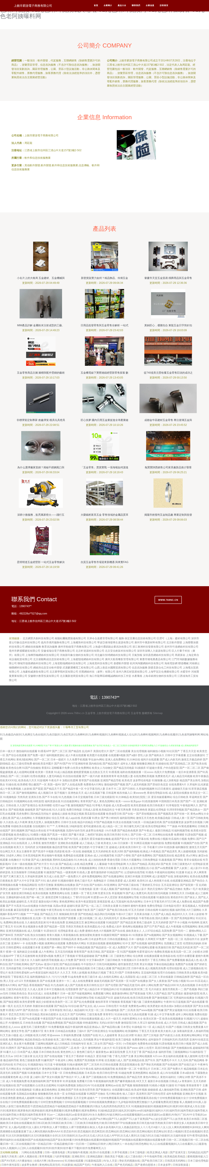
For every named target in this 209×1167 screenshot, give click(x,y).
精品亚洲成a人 (92, 1027)
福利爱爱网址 (155, 943)
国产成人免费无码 (136, 893)
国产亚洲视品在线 (133, 1060)
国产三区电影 (151, 1035)
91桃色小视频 (157, 1085)
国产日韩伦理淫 (156, 1093)
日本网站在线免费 (162, 834)
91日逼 (48, 1064)
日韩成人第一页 (180, 818)
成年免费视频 (174, 1093)
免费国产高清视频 (84, 1060)
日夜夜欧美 (6, 880)
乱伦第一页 (39, 918)
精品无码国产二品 (63, 1047)
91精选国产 (113, 922)
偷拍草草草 (101, 1001)
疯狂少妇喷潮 (44, 1001)
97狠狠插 (114, 1001)
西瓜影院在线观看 (95, 813)
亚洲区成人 (6, 1043)
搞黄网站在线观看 (55, 943)
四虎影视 (59, 851)
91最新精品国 (93, 1160)
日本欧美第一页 (12, 1018)
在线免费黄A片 (177, 784)
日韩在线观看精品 (117, 939)
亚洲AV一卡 (18, 943)
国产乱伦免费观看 (84, 1001)
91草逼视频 (69, 1081)
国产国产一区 (188, 801)
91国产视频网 (128, 951)
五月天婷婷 (199, 1081)
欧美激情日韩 (163, 947)
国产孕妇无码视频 (151, 1064)
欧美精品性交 (107, 809)
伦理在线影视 (174, 968)
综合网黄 (138, 956)
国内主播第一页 (164, 918)
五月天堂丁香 (134, 1052)
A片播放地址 (25, 1160)
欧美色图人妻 (125, 776)
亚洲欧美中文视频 (193, 1093)
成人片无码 (170, 1022)
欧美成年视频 (139, 1089)
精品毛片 (54, 972)
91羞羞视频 (165, 859)
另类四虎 (22, 797)
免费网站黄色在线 (13, 922)
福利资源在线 (52, 801)
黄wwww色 (139, 792)
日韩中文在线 (69, 822)
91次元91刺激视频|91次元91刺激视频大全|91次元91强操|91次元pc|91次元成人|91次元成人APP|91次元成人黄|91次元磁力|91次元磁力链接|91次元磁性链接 (96, 1135)
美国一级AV (54, 784)
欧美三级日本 (90, 976)
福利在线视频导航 (104, 1068)
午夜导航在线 (147, 918)
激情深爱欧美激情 (89, 935)
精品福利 (79, 1010)
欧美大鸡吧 (39, 1035)
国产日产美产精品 (154, 926)
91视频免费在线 (70, 1068)
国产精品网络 (196, 1060)
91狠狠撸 (157, 780)
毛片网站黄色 (114, 1093)
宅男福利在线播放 (183, 997)
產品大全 (122, 5)
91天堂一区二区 (94, 1010)
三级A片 (81, 1031)
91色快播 (169, 847)
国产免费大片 (175, 1068)
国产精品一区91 (112, 1043)
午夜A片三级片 (124, 914)
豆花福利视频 (149, 972)
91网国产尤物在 (96, 1093)
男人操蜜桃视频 (187, 851)
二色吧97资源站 (94, 834)
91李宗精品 (33, 1014)
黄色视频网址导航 (128, 897)
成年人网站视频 (185, 1014)
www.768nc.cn (168, 600)
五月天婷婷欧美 (102, 851)
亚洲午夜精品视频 (79, 968)
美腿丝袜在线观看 (43, 1006)
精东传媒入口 (125, 792)
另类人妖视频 (79, 972)
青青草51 (108, 1014)
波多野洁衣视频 (193, 822)
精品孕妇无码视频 (104, 914)
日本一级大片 (8, 751)
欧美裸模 (22, 784)
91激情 (170, 1085)
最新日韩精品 (163, 830)
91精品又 (90, 1056)
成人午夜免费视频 (10, 788)
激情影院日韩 (129, 1022)
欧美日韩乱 (94, 951)
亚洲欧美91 (79, 1156)
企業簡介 (108, 5)
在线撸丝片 (15, 859)
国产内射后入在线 (170, 1035)
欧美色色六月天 (27, 780)
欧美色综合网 (14, 767)
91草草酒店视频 (197, 788)
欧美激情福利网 (36, 1081)
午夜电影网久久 (189, 805)
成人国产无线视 (74, 985)
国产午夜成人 (146, 830)
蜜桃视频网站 (114, 943)
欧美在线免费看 (199, 876)
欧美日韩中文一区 (135, 847)
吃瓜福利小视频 (178, 838)
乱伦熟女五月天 (99, 772)
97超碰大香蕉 (154, 767)
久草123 (142, 1022)
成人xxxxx (99, 1006)
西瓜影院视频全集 (129, 1064)
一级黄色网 (69, 872)
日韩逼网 (111, 792)
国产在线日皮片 (188, 1064)
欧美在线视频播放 (172, 1018)
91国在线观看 (148, 897)
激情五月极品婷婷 (191, 759)
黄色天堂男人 (36, 822)
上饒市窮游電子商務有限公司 (33, 5)
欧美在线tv (167, 1006)
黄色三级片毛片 (83, 880)
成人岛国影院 (128, 976)
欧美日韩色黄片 (156, 805)
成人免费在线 (184, 901)
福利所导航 (165, 1052)
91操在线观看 (70, 1018)
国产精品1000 (168, 985)
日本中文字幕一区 (51, 1072)
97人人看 (79, 1077)
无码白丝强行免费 (109, 1022)
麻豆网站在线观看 (95, 922)
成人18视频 (26, 1035)
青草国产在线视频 (89, 780)
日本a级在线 (187, 1072)
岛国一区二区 (175, 939)
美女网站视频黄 (143, 1056)
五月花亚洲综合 (170, 885)
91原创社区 (50, 930)
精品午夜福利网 (74, 1027)
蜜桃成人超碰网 (25, 1098)
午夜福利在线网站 (164, 872)
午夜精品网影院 (28, 885)
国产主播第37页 (34, 1031)
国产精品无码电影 (123, 767)
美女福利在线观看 (173, 1056)
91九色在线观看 (138, 1014)
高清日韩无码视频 (157, 893)
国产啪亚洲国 (11, 1001)
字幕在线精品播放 (164, 964)
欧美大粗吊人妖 (167, 1031)
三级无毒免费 (94, 1014)
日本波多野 (164, 1164)
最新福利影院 (192, 993)
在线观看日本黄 (31, 947)
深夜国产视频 (19, 1072)
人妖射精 (27, 788)
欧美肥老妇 (154, 1006)
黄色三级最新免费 (30, 1060)
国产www (132, 1047)
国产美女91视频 (50, 1077)
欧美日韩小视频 (182, 1043)
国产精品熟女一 (194, 809)
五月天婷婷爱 (161, 922)
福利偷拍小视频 (156, 751)
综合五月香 (58, 818)
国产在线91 (96, 885)
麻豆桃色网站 (49, 1089)
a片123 (18, 981)
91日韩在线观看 (109, 1064)
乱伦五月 (64, 1014)
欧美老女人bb (109, 843)
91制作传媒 (45, 905)
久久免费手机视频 (77, 759)
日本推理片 (143, 960)
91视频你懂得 (66, 880)
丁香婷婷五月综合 (150, 885)
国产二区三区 (60, 751)
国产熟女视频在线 (21, 918)
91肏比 (139, 1035)
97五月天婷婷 (136, 910)
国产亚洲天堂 (178, 1152)
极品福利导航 (11, 1060)
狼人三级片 (129, 1093)
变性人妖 (143, 755)
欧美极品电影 (163, 818)
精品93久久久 (180, 914)
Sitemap (158, 713)
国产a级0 (131, 755)
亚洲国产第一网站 (51, 947)
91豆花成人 (201, 981)
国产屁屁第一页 (110, 951)
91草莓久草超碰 (101, 805)
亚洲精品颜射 (95, 1156)
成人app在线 (72, 818)
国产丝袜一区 (182, 813)
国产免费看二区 (104, 956)
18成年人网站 (14, 855)
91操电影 (137, 1027)
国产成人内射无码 (170, 759)
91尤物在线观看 (74, 1160)
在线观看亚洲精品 (180, 880)
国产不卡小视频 (178, 922)
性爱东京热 (104, 893)
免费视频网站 (16, 1039)
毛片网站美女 (14, 1068)
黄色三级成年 (144, 922)
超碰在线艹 (15, 889)
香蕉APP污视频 (16, 914)
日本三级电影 (137, 1152)
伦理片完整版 (46, 885)
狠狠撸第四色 (46, 1093)
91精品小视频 (43, 1098)
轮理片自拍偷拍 (166, 972)
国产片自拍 (82, 885)
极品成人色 (192, 960)
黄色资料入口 (68, 1052)
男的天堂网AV (155, 889)
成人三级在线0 (134, 1156)
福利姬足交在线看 (27, 951)
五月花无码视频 (64, 951)
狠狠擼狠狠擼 (141, 1085)
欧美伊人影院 (32, 868)
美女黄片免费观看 (24, 1043)
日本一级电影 (137, 939)
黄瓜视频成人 (190, 905)
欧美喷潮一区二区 (126, 1068)
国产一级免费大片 (70, 876)
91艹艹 (51, 826)
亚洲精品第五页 (75, 922)
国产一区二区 (42, 759)
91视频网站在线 (23, 801)
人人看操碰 (100, 864)
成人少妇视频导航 (103, 855)
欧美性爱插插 (138, 805)
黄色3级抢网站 (24, 759)
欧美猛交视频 (76, 813)
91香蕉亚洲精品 (20, 939)
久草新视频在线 (69, 935)
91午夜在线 (87, 1068)
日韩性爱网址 (14, 947)
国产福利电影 (122, 889)
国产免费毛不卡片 (166, 1060)
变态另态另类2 (17, 1014)
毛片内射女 (155, 989)
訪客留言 (164, 5)
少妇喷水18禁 (200, 951)
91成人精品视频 (63, 772)
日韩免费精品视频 (73, 1072)
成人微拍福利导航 (169, 1089)
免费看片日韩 (84, 1081)
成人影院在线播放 (179, 792)
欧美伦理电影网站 (155, 826)
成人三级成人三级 (89, 843)
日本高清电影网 (32, 855)
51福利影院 (196, 1052)
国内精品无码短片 (40, 813)
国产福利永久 (156, 755)
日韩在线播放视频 (89, 1018)
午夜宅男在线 (54, 910)
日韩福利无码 (170, 1039)
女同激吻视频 (44, 847)
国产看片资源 (76, 834)
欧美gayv (136, 801)
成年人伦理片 (146, 1047)
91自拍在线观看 (72, 776)
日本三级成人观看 (100, 968)
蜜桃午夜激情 (138, 905)
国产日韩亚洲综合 (97, 1031)
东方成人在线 (51, 876)
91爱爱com (97, 897)
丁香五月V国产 (115, 972)
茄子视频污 (60, 792)
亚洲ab (89, 855)
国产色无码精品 (124, 1164)
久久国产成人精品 (160, 914)
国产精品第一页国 (54, 926)
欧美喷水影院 (198, 830)
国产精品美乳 (169, 851)
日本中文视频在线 (54, 989)
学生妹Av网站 (96, 759)
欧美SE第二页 (139, 989)
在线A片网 (40, 1160)
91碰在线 (11, 784)
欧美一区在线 (73, 851)
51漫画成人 (65, 897)
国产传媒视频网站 (81, 993)
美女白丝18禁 (126, 1035)
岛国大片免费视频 (164, 772)
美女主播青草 (24, 851)
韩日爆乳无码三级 (134, 826)
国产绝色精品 (86, 914)
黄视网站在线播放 (64, 885)
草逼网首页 (195, 797)
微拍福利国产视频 (114, 784)
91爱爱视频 (6, 834)
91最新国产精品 (53, 872)
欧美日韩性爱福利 (18, 972)
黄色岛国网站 (107, 801)
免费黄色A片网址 (93, 784)
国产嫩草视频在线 (125, 1081)
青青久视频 (53, 935)
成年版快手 (154, 1039)
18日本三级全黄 (23, 1056)
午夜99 (168, 1001)
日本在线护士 (30, 889)
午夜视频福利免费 (103, 1081)
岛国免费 (166, 930)
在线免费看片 (52, 993)
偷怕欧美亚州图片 (43, 763)
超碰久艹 (92, 1098)
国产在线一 (129, 813)
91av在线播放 (30, 905)
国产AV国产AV (63, 763)
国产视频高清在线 (163, 855)
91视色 (150, 872)
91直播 (180, 872)
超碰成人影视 (117, 847)
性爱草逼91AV (145, 951)
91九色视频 (65, 797)
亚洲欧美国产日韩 (190, 1089)
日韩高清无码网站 (175, 1160)
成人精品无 (158, 1027)
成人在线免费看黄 (82, 981)
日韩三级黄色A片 (182, 864)
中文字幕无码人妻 (94, 788)
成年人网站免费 (150, 985)
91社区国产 (173, 751)
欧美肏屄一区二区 (62, 1001)
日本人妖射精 (196, 914)
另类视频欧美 (31, 981)
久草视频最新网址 (86, 868)
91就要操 (67, 1164)
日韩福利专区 (78, 1043)
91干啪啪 (180, 1085)
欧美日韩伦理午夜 (107, 1072)
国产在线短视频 (53, 1056)
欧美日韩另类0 (112, 834)
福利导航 (180, 910)
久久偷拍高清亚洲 (35, 922)
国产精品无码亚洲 (182, 947)
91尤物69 (124, 905)
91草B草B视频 (175, 809)
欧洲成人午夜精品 (150, 851)
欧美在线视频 (40, 893)
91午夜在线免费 (55, 922)
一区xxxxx (147, 772)
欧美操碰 (47, 1039)
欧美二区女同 (95, 1043)
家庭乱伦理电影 (157, 809)
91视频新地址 (36, 1064)
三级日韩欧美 (113, 960)
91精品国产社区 (104, 997)
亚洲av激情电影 (129, 918)
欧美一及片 (80, 1047)
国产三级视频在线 (96, 1077)
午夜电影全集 (56, 838)
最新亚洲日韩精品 (21, 893)
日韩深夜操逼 (181, 1164)
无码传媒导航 (14, 968)
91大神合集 (81, 859)
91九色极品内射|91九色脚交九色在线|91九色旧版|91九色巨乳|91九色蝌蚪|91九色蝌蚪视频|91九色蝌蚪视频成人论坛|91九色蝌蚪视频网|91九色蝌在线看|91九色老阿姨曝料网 (100, 734)
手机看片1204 (155, 847)
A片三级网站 (193, 910)
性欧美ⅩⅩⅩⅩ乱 (9, 780)
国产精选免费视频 (52, 1022)
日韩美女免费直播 (192, 1027)
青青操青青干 (194, 1085)
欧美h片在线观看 (100, 1152)
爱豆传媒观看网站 (161, 797)
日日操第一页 (125, 843)
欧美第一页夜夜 (44, 772)
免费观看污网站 (102, 993)
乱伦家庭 (203, 784)
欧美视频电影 (24, 1089)
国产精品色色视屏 (127, 830)
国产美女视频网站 (172, 935)
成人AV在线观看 (169, 1072)
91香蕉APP (44, 751)
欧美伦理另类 (87, 1089)
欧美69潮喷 (45, 805)
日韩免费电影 (150, 859)
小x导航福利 (129, 1043)
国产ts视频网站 (152, 935)
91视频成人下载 (193, 935)
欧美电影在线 (168, 956)
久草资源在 (6, 960)
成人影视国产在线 (162, 876)
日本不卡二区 (113, 788)
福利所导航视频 (50, 960)
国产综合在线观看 (16, 755)
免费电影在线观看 (73, 855)
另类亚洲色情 (139, 809)
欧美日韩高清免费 (140, 997)
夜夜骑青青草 (109, 776)
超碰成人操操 (60, 813)
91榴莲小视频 (38, 834)
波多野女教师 (30, 1164)
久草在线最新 (165, 976)
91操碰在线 (162, 763)
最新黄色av (102, 1052)
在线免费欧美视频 (144, 776)
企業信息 (150, 5)
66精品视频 (83, 947)
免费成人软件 (114, 926)
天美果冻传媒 (142, 914)
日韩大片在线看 (107, 868)
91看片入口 (10, 1052)
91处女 (189, 872)
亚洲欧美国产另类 (68, 1089)
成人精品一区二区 (112, 826)
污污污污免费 (59, 976)
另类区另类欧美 (75, 926)
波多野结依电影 (142, 780)
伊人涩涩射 (111, 897)
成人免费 (79, 930)
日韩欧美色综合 (18, 993)
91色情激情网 (150, 801)
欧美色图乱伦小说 (95, 926)
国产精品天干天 (53, 788)
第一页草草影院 (53, 1010)
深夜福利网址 (181, 876)
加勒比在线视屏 (183, 1006)
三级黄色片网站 (123, 956)
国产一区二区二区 (189, 767)
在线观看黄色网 (9, 1077)
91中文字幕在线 (139, 838)
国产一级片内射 (91, 776)
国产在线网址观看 (144, 947)
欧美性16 (142, 880)
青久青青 (49, 1031)
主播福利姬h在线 (16, 897)
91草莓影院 (172, 805)
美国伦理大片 (101, 751)
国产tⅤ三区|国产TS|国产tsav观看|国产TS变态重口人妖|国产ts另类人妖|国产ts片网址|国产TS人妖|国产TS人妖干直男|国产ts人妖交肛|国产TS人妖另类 (97, 1119)
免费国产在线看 (184, 964)
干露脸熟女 (201, 1072)
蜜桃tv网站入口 (198, 930)
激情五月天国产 (198, 847)
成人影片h (196, 868)
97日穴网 (170, 901)
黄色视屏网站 (67, 901)
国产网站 (178, 859)
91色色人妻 (83, 872)
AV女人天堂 (110, 1160)
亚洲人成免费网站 (115, 759)
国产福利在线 (44, 809)
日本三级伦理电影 (198, 1160)
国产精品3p (61, 1006)
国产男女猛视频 (173, 1010)
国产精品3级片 (111, 763)
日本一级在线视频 (22, 864)
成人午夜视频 (173, 926)
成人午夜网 (20, 822)
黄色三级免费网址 (49, 889)
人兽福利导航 (201, 1031)
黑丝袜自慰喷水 (49, 1014)
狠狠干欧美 (83, 910)
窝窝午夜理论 (21, 997)
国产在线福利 (170, 1064)
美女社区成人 (35, 993)
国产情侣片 (67, 1077)
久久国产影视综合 (27, 805)
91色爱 (124, 1006)
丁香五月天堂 (188, 751)
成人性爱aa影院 (121, 805)
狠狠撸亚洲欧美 (146, 763)
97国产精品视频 (103, 822)
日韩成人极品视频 (188, 1022)
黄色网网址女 (68, 868)
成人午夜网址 (46, 951)
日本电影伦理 (30, 968)
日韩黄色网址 (132, 972)
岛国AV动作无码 (75, 830)
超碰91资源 (73, 905)
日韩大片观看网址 (131, 859)
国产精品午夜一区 (73, 788)
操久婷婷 (52, 880)
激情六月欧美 (9, 1156)
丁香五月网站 (158, 960)
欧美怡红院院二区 (140, 797)
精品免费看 (86, 864)
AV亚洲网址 (110, 885)
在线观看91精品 (121, 1089)
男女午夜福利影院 (104, 1039)
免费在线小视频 (159, 838)
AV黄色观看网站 (187, 826)
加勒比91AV (83, 1085)
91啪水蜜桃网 (75, 1064)
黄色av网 (82, 939)
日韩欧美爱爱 (115, 880)
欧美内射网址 (135, 901)
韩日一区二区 (8, 792)
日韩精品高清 (68, 939)
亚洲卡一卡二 (64, 981)
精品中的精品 (85, 822)
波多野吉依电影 (95, 830)
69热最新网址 (91, 1022)
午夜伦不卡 (55, 780)
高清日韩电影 (162, 1047)
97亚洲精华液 (80, 763)
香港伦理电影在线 (157, 792)
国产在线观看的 (26, 1085)
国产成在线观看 (195, 1001)
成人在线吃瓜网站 (108, 976)
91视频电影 (10, 797)
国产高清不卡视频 (43, 851)
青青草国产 (80, 951)
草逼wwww (53, 1035)
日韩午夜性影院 (10, 1164)
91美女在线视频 (122, 822)
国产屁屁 (38, 788)
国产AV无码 (71, 838)
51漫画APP (7, 956)
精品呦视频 (190, 1068)
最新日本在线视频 (158, 1081)
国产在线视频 (139, 943)
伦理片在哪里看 (186, 956)
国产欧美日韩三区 (152, 1160)
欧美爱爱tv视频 (44, 956)
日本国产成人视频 (27, 1052)
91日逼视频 (179, 1001)
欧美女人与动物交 (102, 767)
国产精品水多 (150, 1052)
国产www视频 (144, 1010)
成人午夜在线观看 (75, 755)
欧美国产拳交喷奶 (79, 847)
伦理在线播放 (38, 776)
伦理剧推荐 (71, 989)
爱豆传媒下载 (104, 1056)
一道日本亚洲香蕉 (186, 772)
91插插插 (125, 989)
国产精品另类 (134, 1077)
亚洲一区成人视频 (103, 889)
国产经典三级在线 (128, 885)
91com (190, 981)
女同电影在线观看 (75, 1093)
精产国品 (23, 985)
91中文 (126, 943)
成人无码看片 (35, 930)
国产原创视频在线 (146, 813)
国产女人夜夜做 (158, 981)
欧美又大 (19, 847)
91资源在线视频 (96, 943)
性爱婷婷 (204, 905)
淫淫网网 (146, 876)
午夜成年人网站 (64, 1060)
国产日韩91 (129, 788)
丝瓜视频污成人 (113, 1060)
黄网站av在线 (113, 1085)
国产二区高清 (128, 1010)
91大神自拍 (133, 759)
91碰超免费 (125, 1072)
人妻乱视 (5, 818)
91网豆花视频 (142, 843)
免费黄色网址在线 (59, 893)
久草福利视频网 (145, 788)
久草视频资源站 (42, 818)
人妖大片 (107, 1047)
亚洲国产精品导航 (110, 780)
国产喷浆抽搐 (137, 993)
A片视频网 (105, 930)
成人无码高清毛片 (108, 918)
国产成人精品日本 (89, 989)
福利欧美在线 (155, 1022)
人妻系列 (84, 838)
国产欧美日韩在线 (117, 910)
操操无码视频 (102, 981)
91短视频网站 (117, 1031)
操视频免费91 (52, 822)
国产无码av (36, 964)
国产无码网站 (78, 1014)
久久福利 (35, 960)
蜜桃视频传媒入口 (197, 1156)
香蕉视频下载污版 (131, 1001)
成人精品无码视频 (181, 776)
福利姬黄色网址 (15, 868)
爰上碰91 (35, 1077)
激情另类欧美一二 (172, 989)
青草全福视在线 (193, 859)
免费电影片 (99, 880)
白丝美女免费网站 (80, 767)
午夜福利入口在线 (102, 1164)
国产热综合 (198, 880)
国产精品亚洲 (128, 922)
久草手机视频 (120, 1152)
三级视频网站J (180, 1052)
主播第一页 (77, 893)
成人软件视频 (38, 910)
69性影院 (38, 801)
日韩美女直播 (110, 905)
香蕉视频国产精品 (39, 985)
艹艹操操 (172, 826)
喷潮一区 (11, 951)
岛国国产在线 (90, 1035)
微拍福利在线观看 (26, 751)
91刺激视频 (34, 1072)
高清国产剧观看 (67, 918)
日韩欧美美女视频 (186, 972)
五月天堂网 (80, 1098)
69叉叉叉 (141, 1081)
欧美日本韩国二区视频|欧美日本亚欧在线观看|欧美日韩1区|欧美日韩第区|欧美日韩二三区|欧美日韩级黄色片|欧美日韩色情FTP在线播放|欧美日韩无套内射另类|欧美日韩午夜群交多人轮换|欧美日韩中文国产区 (104, 1123)
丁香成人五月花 (50, 868)
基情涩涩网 (51, 897)
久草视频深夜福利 (40, 997)
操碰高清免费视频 (36, 838)
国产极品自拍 (25, 1047)
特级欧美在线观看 (21, 826)
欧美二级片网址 (63, 1039)
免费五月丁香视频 (64, 956)
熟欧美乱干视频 (114, 1156)
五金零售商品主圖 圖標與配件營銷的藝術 (41, 372)
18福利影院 (76, 826)
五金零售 (90, 713)
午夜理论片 (143, 1068)
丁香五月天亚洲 (148, 1031)
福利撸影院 (181, 847)
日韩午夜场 (137, 968)
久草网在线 (62, 826)
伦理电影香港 (65, 930)
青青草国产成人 (89, 801)
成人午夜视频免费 (16, 1081)
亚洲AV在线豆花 (199, 1039)
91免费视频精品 (116, 1077)
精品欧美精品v (33, 1039)
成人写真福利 (119, 901)
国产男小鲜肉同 (110, 818)
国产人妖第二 (182, 868)
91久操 (54, 864)
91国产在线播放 (138, 981)
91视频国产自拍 (190, 843)
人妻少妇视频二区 (87, 918)
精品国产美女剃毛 (190, 780)
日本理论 (126, 1027)
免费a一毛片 (190, 889)
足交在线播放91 (196, 755)
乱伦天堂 (38, 1056)
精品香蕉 (180, 855)
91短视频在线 (8, 1085)
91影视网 (42, 780)
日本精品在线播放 (65, 1031)
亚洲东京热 (34, 797)
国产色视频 (190, 989)
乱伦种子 (87, 751)
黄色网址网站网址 (191, 1035)
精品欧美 (154, 1072)
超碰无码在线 (122, 997)
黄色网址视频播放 (132, 926)
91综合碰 (73, 1006)
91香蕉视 (114, 772)
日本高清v (90, 1072)
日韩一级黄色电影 (55, 1152)
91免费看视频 (56, 1027)
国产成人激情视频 (41, 859)
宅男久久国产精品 (156, 993)
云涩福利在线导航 (134, 872)
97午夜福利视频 (56, 830)
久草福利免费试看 (71, 1035)
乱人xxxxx (14, 1027)
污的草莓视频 (62, 1156)
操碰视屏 (30, 809)
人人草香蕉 (34, 843)
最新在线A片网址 (49, 901)
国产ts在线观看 (31, 1018)
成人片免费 (66, 960)
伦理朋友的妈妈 (192, 943)
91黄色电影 (85, 889)
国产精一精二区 (35, 897)
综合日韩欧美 (180, 797)
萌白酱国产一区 (37, 784)
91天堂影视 (119, 1047)
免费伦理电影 (155, 905)
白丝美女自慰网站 (46, 1085)
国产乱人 (203, 897)
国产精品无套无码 (129, 985)
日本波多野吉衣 (97, 939)
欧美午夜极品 (201, 776)
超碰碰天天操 (180, 788)
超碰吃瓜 (21, 901)
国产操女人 (191, 897)
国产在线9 (20, 838)
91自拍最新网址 (70, 801)
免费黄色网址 (140, 1039)
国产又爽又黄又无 (13, 876)
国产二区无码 (91, 1064)
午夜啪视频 (59, 1064)
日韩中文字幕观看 (175, 755)
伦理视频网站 (190, 926)
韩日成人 (68, 1010)
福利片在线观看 (150, 759)
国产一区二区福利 (18, 776)
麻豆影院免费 (117, 1052)
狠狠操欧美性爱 (68, 914)
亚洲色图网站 (140, 1072)
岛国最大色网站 (43, 1047)
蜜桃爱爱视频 (81, 772)
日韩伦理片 (112, 1006)
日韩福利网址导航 (83, 997)
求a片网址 (192, 855)
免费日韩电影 (74, 809)
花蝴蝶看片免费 (60, 767)
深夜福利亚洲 (185, 1031)
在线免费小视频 (35, 943)
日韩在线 (11, 805)
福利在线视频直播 (130, 772)
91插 (150, 1014)
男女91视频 (146, 964)
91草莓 (100, 1060)
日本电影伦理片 (172, 905)
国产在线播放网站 (113, 876)
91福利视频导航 (180, 830)
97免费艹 (161, 939)
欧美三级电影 (123, 1039)
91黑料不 (11, 1047)
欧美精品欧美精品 (175, 1156)
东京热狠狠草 (19, 872)
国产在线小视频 (177, 981)
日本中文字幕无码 (154, 901)
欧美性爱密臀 (27, 1001)
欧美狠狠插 (53, 939)
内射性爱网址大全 (132, 1018)
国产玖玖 (150, 1060)
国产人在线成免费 (72, 784)
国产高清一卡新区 (57, 834)
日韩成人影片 (139, 889)
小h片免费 (111, 830)
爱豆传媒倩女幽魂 (100, 838)
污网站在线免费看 (32, 1152)
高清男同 (141, 1093)
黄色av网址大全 (199, 813)
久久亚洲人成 (125, 868)
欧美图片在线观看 (97, 755)
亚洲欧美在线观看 (68, 843)
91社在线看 (190, 1010)
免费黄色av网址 (137, 1006)
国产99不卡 (69, 947)
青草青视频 (46, 1156)
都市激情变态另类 (128, 964)
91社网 (18, 926)
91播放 (37, 1089)
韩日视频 (52, 918)
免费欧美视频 (162, 951)
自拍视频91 (39, 826)
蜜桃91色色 (92, 930)
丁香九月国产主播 (123, 1056)
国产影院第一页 (189, 885)
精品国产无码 (82, 1164)
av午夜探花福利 (39, 972)
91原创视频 (165, 1043)
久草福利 (192, 784)
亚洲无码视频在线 (16, 930)
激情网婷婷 (94, 1047)
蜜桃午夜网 (202, 956)
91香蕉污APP (14, 1010)
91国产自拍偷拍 (31, 767)
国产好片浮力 (41, 864)
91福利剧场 (157, 843)
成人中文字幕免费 (164, 1014)
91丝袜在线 (121, 1014)
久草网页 (150, 939)
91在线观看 (98, 1085)
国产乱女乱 (86, 1006)
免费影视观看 (172, 843)
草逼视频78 (118, 893)
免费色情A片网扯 (76, 943)
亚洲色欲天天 (76, 792)
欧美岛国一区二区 (181, 951)
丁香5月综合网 (81, 897)
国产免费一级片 (36, 755)
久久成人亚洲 (35, 989)
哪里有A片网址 (8, 985)
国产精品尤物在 (173, 889)
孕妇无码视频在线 (130, 1160)
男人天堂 (8, 981)
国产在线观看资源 (173, 822)
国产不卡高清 (14, 905)
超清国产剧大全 (120, 838)
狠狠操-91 (126, 935)
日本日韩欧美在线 (49, 1052)
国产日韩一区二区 (141, 834)
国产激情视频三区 (162, 997)
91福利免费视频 (66, 1085)
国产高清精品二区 (180, 763)
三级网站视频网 (44, 1043)
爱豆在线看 (6, 910)
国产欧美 (166, 864)
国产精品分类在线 (35, 830)
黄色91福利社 (168, 1077)
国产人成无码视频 (136, 784)
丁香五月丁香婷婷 (73, 1056)
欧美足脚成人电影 (158, 1152)
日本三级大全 (21, 960)
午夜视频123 (128, 960)
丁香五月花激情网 (24, 956)
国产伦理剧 (111, 985)
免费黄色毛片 (163, 776)
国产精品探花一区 (101, 947)
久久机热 (8, 822)
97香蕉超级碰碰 (85, 956)
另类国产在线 (22, 935)
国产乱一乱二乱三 (91, 905)
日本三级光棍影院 (104, 797)
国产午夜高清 (46, 968)
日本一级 (65, 993)
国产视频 (127, 1085)
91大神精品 (122, 797)
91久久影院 (59, 809)
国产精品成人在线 (69, 864)
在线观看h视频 (117, 755)
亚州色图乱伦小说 (143, 868)
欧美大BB (117, 851)
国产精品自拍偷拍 (69, 964)
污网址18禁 (183, 1077)
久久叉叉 (65, 972)
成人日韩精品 (62, 1043)
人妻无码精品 (54, 776)
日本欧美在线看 (32, 1022)
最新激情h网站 (120, 993)
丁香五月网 (90, 893)
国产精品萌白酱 (111, 1027)
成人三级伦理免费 (21, 763)
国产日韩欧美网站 (18, 964)
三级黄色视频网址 (152, 1001)
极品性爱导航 (60, 847)
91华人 (126, 834)
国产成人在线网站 (21, 818)
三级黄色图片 (40, 1027)
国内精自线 (95, 763)
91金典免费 (74, 976)
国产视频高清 (165, 813)
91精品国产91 (115, 872)
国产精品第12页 (121, 968)
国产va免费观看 (164, 868)
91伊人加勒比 (38, 939)
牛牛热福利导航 (153, 1156)
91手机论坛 (20, 1064)
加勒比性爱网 (70, 780)
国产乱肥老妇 (175, 993)
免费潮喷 (179, 834)
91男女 (96, 818)
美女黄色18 (61, 968)
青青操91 (187, 1081)
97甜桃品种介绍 (110, 989)
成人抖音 (24, 1077)
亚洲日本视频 (132, 876)
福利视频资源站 (55, 755)
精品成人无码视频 (82, 1039)
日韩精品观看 (35, 872)
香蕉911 (46, 767)
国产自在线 (118, 930)
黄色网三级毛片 (86, 1052)
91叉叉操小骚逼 (9, 1035)
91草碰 (26, 859)
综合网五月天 (8, 851)
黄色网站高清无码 (50, 1164)
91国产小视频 (174, 1027)
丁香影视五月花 (20, 976)
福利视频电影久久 (40, 976)
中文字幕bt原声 (95, 960)
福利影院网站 (127, 818)
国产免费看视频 (176, 960)
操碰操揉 (153, 1089)
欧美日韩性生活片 (94, 985)
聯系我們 (136, 5)
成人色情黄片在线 (159, 880)
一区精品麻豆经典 (151, 822)
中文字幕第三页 (99, 847)
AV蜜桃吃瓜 (15, 1022)
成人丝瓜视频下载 (94, 792)
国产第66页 (6, 935)
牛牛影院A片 (88, 964)
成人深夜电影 (171, 780)
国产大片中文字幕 (24, 880)
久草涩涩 (32, 901)
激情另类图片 (49, 843)
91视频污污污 (192, 1018)
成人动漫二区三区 (146, 976)
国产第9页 (80, 960)
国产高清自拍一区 (33, 1010)
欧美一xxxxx (123, 801)
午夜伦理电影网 (117, 864)
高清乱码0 (154, 864)
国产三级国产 (98, 910)
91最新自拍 (163, 897)
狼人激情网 (191, 1056)
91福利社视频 (167, 910)
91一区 (147, 1027)
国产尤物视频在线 (181, 1047)
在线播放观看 (152, 956)
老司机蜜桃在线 (92, 826)
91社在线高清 (19, 843)
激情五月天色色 (145, 818)
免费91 (191, 838)
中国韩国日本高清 (169, 801)
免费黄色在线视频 (147, 1043)
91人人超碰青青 (108, 1035)
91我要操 (137, 935)
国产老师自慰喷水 (145, 1164)
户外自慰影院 (171, 767)
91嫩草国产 (48, 1060)
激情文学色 (17, 1031)
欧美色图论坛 (22, 834)
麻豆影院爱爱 (21, 910)
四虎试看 (86, 818)
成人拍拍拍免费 (97, 859)
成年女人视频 (128, 763)
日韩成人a (175, 1081)
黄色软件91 (177, 897)
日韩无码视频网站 (106, 964)
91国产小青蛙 (123, 855)
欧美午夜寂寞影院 (86, 901)
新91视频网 (17, 830)
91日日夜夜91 (163, 788)
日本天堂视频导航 (82, 797)
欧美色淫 (127, 780)
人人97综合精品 (151, 930)
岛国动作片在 (192, 939)
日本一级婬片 (58, 759)
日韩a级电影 (112, 1010)
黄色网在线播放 (51, 1068)
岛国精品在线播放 (26, 1093)
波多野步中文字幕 (62, 997)
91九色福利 (57, 985)
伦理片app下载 (61, 805)
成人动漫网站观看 (24, 772)
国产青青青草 (54, 1081)
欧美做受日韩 (114, 813)
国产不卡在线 (50, 797)
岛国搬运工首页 (173, 943)
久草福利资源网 (34, 876)
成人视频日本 (46, 792)
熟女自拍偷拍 (38, 935)
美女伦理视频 (139, 751)
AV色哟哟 (193, 922)
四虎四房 (183, 1039)
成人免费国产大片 (122, 947)
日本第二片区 (159, 1068)
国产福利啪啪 (131, 851)
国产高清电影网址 (184, 918)
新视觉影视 (103, 901)
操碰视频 (87, 851)
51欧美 (136, 822)
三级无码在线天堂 (16, 989)
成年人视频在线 (28, 1156)
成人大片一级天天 (110, 1018)
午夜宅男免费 (123, 809)
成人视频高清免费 (155, 968)
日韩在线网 (151, 910)
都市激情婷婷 (98, 872)
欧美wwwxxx (55, 1160)
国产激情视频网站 (26, 792)
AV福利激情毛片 (31, 1068)
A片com (157, 1056)
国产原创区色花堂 (157, 784)
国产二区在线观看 (120, 751)
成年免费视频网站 (92, 876)
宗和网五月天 (177, 893)
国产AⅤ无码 (8, 1160)
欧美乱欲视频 (8, 901)
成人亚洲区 (130, 880)
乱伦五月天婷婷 (23, 1006)
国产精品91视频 (73, 1022)
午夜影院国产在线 (50, 1018)
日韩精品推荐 (182, 976)
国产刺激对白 (103, 1089)
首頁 (96, 5)
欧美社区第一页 (152, 1018)
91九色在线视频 (186, 985)
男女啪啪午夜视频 (51, 855)
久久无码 (183, 1060)
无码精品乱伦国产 (198, 1152)
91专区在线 (69, 910)
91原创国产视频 (194, 834)
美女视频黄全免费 (33, 926)
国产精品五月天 (49, 914)
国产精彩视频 (16, 809)
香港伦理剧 (113, 859)
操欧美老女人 (134, 930)
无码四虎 (30, 847)
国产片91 (40, 880)
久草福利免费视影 (62, 1098)
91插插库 (140, 767)
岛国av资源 (59, 905)
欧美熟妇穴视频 (97, 972)
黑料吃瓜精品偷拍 (63, 859)
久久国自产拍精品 (137, 864)
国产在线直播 (48, 981)
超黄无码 (26, 1027)
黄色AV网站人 (151, 1077)
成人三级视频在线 (193, 968)
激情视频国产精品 (81, 805)
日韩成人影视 (90, 809)
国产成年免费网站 (142, 855)
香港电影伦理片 (69, 889)
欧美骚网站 (131, 1031)
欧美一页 (59, 1093)
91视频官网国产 (110, 935)
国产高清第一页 (119, 981)
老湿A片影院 (51, 964)
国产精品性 (74, 751)
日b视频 (189, 893)
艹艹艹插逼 (33, 914)
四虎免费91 (23, 813)
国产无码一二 (180, 930)
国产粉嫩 (158, 1010)
